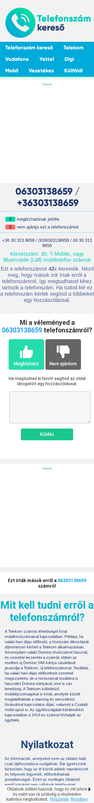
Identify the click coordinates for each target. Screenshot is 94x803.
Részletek (59, 799)
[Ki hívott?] (47, 37)
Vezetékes (41, 70)
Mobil (11, 70)
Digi (69, 59)
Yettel (46, 59)
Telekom (73, 47)
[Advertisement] (47, 133)
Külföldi (73, 70)
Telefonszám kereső (29, 47)
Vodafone (17, 59)
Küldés (47, 434)
